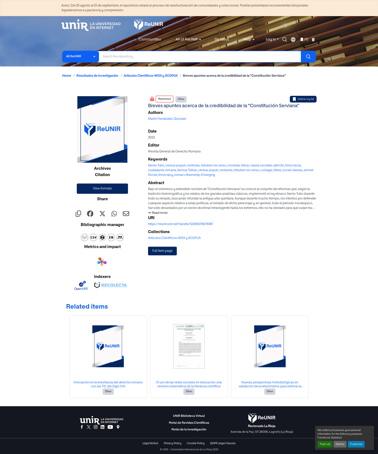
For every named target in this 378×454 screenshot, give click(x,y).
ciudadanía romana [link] (162, 170)
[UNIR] (101, 420)
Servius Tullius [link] (187, 170)
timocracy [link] (165, 175)
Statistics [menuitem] (222, 39)
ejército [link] (278, 165)
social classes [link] (293, 170)
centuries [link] (226, 170)
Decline (340, 444)
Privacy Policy (172, 443)
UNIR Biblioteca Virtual (189, 415)
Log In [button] (271, 39)
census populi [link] (175, 165)
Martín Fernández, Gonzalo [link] (167, 119)
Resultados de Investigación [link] (97, 76)
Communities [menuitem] (150, 39)
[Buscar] (308, 56)
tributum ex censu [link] (213, 165)
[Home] (92, 25)
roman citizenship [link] (187, 175)
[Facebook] (82, 427)
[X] (89, 427)
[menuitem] (188, 39)
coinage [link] (266, 170)
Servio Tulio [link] (156, 165)
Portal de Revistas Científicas (189, 422)
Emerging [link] (208, 175)
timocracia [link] (293, 165)
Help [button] (247, 39)
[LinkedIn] (102, 427)
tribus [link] (245, 165)
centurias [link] (193, 165)
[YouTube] (110, 427)
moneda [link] (234, 165)
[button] (284, 39)
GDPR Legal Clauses (223, 443)
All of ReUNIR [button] (187, 39)
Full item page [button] (162, 251)
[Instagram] (95, 427)
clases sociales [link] (261, 165)
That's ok (325, 444)
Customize (356, 444)
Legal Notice (150, 443)
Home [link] (66, 76)
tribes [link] (277, 170)
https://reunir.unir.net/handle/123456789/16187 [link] (180, 224)
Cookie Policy (196, 443)
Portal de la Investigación (188, 429)
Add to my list (306, 99)
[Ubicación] (118, 427)
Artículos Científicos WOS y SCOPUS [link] (151, 76)
